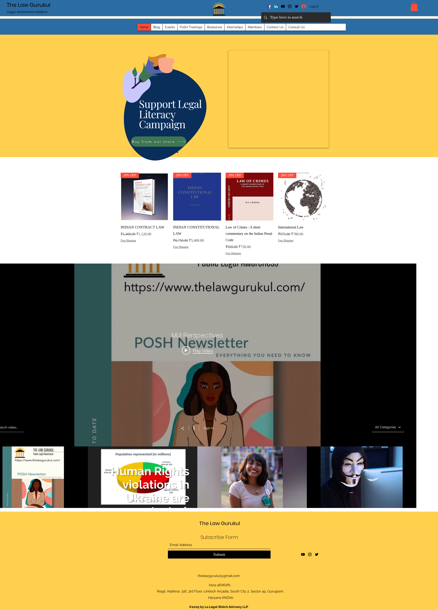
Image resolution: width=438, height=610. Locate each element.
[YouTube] (283, 6)
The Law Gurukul (28, 5)
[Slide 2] (174, 152)
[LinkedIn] (276, 6)
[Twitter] (316, 554)
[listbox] (388, 427)
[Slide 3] (177, 152)
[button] (414, 6)
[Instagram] (289, 6)
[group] (223, 220)
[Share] (185, 428)
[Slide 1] (171, 152)
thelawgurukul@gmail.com (219, 576)
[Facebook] (269, 6)
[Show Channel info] (194, 428)
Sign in (209, 428)
